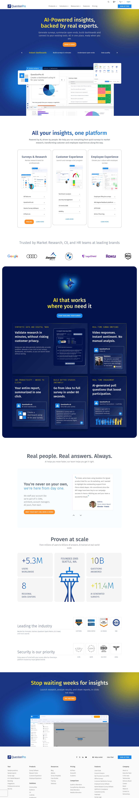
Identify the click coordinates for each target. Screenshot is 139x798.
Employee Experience (35, 778)
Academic (73, 776)
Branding (10, 781)
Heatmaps (97, 794)
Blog (52, 770)
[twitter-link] (79, 757)
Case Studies (54, 778)
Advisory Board (127, 781)
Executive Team (127, 773)
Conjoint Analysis (99, 773)
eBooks (53, 773)
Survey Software (33, 770)
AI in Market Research (14, 778)
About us (125, 770)
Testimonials (126, 778)
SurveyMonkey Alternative (77, 787)
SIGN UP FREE (124, 6)
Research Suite (33, 773)
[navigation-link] (121, 2)
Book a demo (69, 44)
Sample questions (13, 770)
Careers (125, 783)
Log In (128, 2)
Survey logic (11, 776)
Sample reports (12, 773)
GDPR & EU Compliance (101, 789)
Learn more (40, 222)
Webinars (53, 783)
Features (86, 6)
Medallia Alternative (75, 792)
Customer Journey (99, 792)
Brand (124, 786)
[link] (114, 2)
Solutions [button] (63, 6)
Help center (99, 757)
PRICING (29, 222)
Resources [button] (75, 6)
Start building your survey (69, 316)
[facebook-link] (76, 757)
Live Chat (110, 757)
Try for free (69, 699)
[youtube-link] (86, 757)
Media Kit (125, 789)
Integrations (11, 783)
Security (10, 789)
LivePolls (31, 795)
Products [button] (52, 6)
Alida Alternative (74, 790)
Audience (32, 790)
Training (53, 781)
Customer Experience (35, 776)
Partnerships (126, 794)
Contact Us (126, 791)
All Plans (72, 770)
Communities (33, 787)
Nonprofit (73, 773)
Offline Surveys (98, 778)
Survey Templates (56, 776)
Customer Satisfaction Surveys (103, 781)
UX (30, 792)
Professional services (14, 786)
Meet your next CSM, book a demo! (39, 512)
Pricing (94, 6)
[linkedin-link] (83, 757)
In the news (126, 776)
